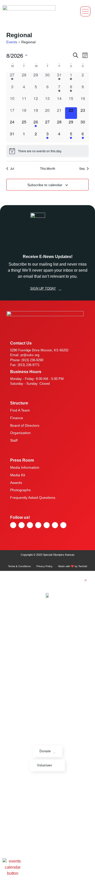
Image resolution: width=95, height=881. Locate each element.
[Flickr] (13, 525)
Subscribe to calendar (44, 185)
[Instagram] (38, 525)
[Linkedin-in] (63, 525)
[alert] (47, 151)
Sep (82, 168)
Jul (12, 168)
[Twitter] (47, 525)
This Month (47, 168)
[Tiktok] (55, 525)
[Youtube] (30, 525)
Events (11, 42)
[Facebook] (21, 525)
